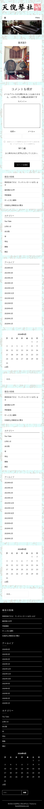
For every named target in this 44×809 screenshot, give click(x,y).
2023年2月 (9, 278)
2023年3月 (9, 273)
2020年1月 (9, 324)
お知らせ (8, 226)
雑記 (6, 252)
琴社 (6, 241)
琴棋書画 (8, 195)
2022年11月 (9, 293)
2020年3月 (9, 313)
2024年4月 (9, 268)
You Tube (8, 221)
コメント (22, 101)
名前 (12, 131)
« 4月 (6, 367)
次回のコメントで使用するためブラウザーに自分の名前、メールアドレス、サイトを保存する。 (23, 143)
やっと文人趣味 (10, 200)
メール (31, 131)
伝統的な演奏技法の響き (14, 205)
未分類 (7, 231)
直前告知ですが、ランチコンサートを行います (18, 616)
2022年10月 (9, 298)
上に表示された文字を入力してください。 (22, 153)
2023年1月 (9, 283)
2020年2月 (9, 318)
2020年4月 (9, 308)
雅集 (6, 247)
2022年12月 (9, 288)
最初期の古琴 (10, 190)
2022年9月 (9, 303)
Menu (37, 17)
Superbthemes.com (22, 806)
